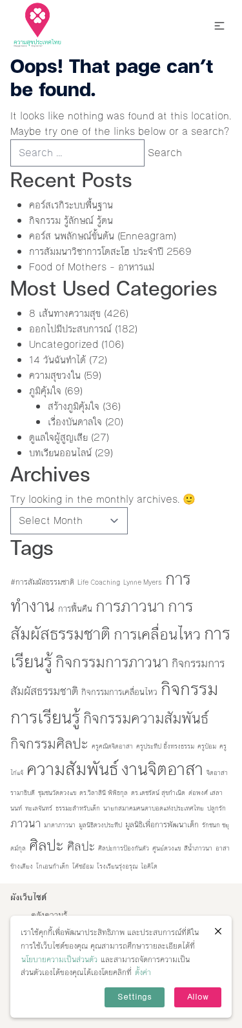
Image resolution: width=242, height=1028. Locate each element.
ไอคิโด (149, 866)
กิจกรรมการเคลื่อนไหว (119, 692)
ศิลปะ (46, 845)
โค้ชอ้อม (83, 866)
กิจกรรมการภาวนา (111, 662)
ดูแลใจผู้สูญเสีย (58, 437)
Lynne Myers (142, 582)
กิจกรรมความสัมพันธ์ (145, 718)
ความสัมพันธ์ (72, 769)
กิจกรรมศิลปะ (49, 743)
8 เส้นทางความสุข (65, 313)
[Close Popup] (218, 931)
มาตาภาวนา (60, 825)
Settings (134, 997)
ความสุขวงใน (55, 375)
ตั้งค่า (143, 972)
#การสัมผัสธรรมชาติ (42, 582)
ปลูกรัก (216, 808)
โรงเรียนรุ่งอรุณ (117, 866)
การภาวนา (130, 606)
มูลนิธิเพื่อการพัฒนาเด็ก (162, 825)
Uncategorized (63, 344)
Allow (197, 997)
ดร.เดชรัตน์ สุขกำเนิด (158, 793)
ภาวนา (25, 823)
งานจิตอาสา (162, 769)
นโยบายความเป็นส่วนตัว (59, 959)
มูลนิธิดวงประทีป (100, 825)
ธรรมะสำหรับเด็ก (77, 808)
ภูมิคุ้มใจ (45, 390)
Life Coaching (98, 582)
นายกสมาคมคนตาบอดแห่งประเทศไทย (153, 808)
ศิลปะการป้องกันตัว (123, 848)
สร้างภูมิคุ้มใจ (73, 406)
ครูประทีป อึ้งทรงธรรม (165, 746)
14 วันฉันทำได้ (57, 359)
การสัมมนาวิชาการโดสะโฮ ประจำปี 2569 (110, 251)
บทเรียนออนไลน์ (60, 452)
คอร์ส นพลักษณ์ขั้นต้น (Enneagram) (102, 235)
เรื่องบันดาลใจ (75, 421)
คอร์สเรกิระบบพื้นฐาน (71, 204)
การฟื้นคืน (75, 609)
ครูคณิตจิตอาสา (112, 746)
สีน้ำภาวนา (198, 848)
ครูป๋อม (206, 746)
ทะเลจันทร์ (38, 808)
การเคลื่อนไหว (157, 634)
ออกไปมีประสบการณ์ (70, 328)
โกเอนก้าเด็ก (52, 866)
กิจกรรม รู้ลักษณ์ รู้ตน (71, 220)
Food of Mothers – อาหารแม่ (91, 266)
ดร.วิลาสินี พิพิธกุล (103, 793)
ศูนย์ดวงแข (166, 848)
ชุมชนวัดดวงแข (57, 793)
